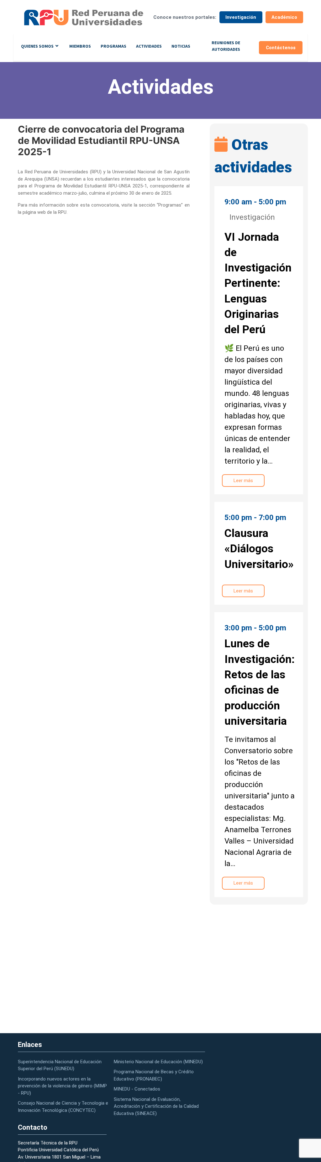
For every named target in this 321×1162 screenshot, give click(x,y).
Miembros (80, 46)
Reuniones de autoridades (226, 46)
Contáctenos (281, 47)
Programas (113, 46)
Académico (284, 17)
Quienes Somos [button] (37, 46)
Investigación (240, 17)
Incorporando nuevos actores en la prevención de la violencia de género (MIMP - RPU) (62, 1086)
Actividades (149, 46)
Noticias (180, 46)
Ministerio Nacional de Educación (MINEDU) (158, 1062)
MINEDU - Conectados (137, 1089)
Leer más (243, 480)
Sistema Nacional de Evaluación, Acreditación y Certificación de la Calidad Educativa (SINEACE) (156, 1106)
